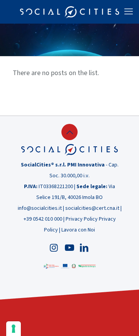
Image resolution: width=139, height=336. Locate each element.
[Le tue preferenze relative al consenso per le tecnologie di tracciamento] (13, 328)
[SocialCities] (69, 11)
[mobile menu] (128, 11)
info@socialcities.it (40, 208)
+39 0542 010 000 (43, 219)
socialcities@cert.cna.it (92, 208)
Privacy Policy (82, 219)
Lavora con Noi (78, 230)
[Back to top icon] (69, 132)
